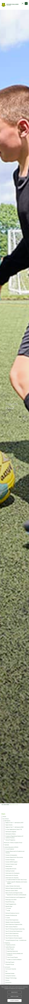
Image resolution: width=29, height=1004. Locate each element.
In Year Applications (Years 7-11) (14, 829)
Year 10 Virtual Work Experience (14, 931)
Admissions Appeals (11, 831)
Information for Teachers (12, 877)
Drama (7, 980)
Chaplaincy (7, 943)
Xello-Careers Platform (12, 926)
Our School (6, 818)
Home (4, 816)
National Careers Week (12, 890)
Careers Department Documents (14, 857)
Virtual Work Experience (12, 920)
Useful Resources (10, 947)
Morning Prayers (10, 962)
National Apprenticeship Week (14, 888)
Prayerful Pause (10, 964)
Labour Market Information (13, 886)
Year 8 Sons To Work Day (12, 935)
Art (6, 971)
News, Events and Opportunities (14, 892)
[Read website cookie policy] (14, 992)
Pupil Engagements (11, 904)
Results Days (9, 906)
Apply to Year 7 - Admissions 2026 (14, 827)
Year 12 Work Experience (12, 933)
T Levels (8, 917)
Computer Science (10, 975)
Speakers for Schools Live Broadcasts (16, 894)
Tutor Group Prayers (12, 957)
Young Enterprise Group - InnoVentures (16, 940)
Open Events (9, 825)
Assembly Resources (12, 951)
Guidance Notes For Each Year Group (17, 879)
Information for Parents (12, 875)
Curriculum (7, 967)
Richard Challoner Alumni (12, 913)
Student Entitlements (11, 915)
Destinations (9, 866)
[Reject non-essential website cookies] (14, 996)
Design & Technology (11, 978)
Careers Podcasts (10, 859)
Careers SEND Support (11, 862)
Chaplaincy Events (10, 944)
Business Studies (10, 973)
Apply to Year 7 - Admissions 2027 (14, 822)
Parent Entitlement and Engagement (15, 897)
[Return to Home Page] (9, 5)
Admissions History (11, 834)
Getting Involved (10, 871)
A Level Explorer (10, 849)
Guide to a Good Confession (14, 959)
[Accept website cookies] (14, 1000)
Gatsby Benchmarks (11, 868)
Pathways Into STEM (11, 899)
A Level (9, 908)
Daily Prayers (10, 949)
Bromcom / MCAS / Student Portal (13, 842)
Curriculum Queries (11, 969)
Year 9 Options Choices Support (14, 938)
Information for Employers (12, 873)
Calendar (6, 844)
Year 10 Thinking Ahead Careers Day (15, 929)
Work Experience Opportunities (14, 924)
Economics (8, 982)
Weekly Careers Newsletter (13, 922)
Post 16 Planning (10, 902)
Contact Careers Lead (11, 864)
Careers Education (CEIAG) (11, 847)
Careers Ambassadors (11, 855)
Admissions (7, 820)
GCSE (8, 910)
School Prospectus (10, 840)
